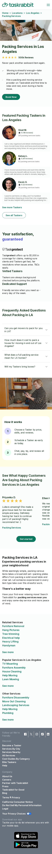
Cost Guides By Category (16, 758)
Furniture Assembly (14, 667)
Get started (26, 539)
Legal (5, 808)
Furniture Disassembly (15, 697)
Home (5, 13)
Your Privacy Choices (14, 813)
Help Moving (9, 675)
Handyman (8, 645)
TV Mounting (10, 663)
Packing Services (11, 527)
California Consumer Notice (17, 802)
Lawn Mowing (10, 679)
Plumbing (7, 712)
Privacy (16, 797)
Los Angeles (32, 13)
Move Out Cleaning (14, 701)
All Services (8, 755)
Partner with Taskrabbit (15, 783)
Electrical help (11, 637)
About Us (7, 776)
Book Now (11, 97)
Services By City (11, 748)
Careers (6, 779)
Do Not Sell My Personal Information (21, 805)
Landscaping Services (15, 705)
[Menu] (48, 5)
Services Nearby (11, 752)
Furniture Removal (13, 626)
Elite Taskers (9, 762)
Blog (4, 793)
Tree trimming (10, 633)
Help (4, 765)
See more (8, 652)
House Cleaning (11, 671)
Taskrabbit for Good (13, 789)
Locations (17, 13)
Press (5, 786)
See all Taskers (14, 215)
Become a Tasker (11, 745)
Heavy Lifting (10, 641)
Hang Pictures (10, 630)
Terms (5, 797)
